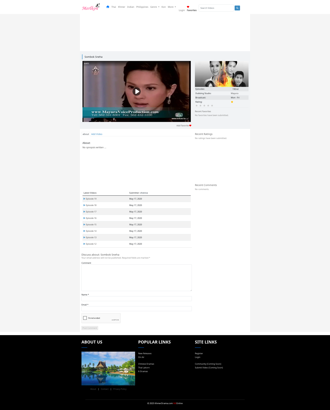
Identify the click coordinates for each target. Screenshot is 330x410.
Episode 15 (91, 224)
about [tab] (86, 134)
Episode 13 (91, 237)
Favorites (192, 10)
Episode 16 (91, 218)
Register (199, 353)
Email (84, 304)
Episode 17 (91, 211)
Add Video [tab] (96, 134)
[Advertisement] (162, 32)
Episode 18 (91, 205)
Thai (113, 6)
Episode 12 (91, 243)
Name (84, 294)
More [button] (171, 6)
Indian (130, 6)
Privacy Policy (119, 389)
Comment (86, 263)
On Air (141, 357)
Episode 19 (91, 198)
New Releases (145, 353)
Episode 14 (91, 231)
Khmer (121, 6)
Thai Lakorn (144, 367)
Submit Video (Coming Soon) (209, 367)
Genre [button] (154, 6)
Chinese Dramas (146, 363)
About (93, 389)
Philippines (142, 6)
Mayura (234, 93)
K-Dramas (143, 371)
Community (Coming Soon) (208, 363)
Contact (105, 389)
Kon (164, 6)
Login (182, 10)
